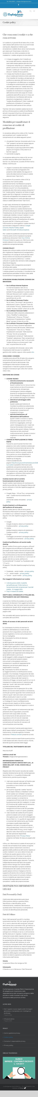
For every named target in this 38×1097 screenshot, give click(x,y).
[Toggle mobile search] (30, 11)
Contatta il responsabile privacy (14, 1041)
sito (33, 352)
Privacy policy (8, 1045)
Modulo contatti (16, 734)
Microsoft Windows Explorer (19, 230)
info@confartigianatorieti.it (23, 1)
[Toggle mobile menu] (34, 11)
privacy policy (23, 526)
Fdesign (21, 1088)
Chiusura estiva (9, 1019)
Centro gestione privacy (12, 1033)
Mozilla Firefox (14, 228)
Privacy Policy (25, 836)
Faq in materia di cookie (14, 591)
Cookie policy (8, 1037)
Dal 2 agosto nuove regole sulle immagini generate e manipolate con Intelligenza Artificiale (18, 1011)
